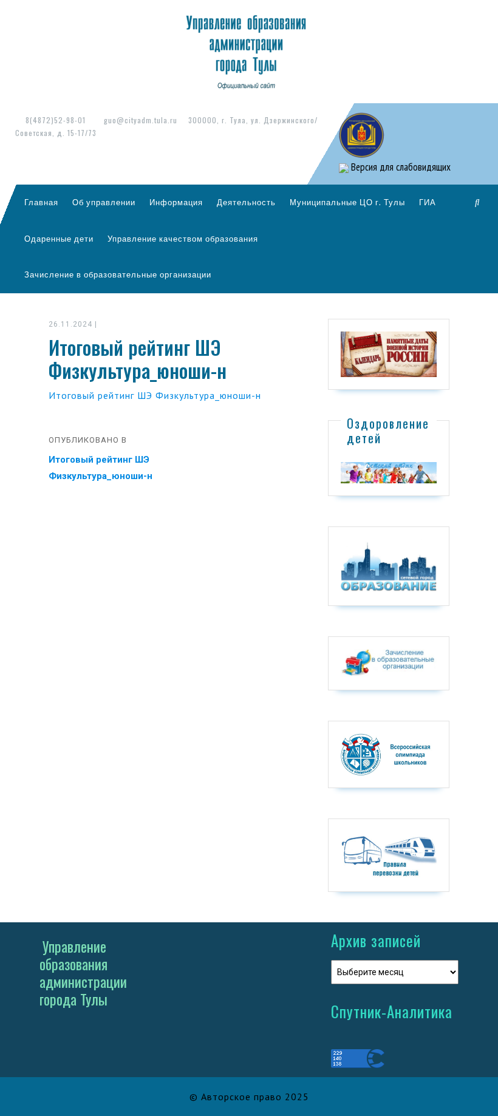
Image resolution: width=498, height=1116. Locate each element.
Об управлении (103, 202)
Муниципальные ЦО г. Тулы (347, 202)
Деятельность (246, 202)
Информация (176, 202)
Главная (41, 202)
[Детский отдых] (389, 472)
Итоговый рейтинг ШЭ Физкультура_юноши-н (155, 395)
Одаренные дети (59, 238)
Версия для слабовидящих (400, 167)
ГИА (427, 202)
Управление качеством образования (182, 238)
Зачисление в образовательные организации (117, 274)
